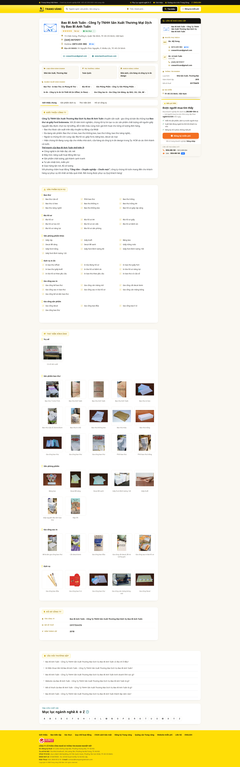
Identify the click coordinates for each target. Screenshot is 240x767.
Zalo (92, 44)
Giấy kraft (88, 240)
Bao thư (47, 195)
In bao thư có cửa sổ (131, 273)
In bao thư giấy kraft (54, 269)
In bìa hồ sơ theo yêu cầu (56, 273)
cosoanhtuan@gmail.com (76, 56)
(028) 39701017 (72, 40)
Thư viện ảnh (85, 102)
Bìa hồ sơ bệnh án (130, 224)
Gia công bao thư (53, 310)
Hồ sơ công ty (101, 102)
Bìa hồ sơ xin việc (91, 224)
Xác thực (68, 735)
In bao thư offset (53, 265)
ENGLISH (197, 3)
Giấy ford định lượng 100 (133, 249)
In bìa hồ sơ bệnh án (93, 269)
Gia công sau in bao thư (56, 289)
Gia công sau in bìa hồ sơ (94, 289)
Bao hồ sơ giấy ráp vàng (133, 208)
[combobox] (97, 9)
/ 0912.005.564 (176, 150)
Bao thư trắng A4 (130, 203)
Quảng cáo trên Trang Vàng (178, 3)
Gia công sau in (51, 281)
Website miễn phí (164, 735)
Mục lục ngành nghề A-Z (141, 3)
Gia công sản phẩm (52, 301)
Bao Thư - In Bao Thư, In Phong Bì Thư (60, 87)
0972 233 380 (79, 44)
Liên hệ (178, 735)
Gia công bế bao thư (54, 285)
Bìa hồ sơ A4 (89, 219)
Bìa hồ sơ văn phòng (92, 228)
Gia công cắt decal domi (133, 285)
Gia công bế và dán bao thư (57, 294)
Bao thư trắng (128, 199)
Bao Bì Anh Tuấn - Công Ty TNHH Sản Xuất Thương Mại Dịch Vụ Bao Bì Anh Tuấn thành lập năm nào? (88, 694)
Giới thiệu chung (49, 102)
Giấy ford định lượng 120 (56, 253)
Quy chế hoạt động (83, 735)
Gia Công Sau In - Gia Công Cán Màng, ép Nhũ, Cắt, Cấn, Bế (119, 92)
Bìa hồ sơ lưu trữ (53, 224)
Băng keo (127, 240)
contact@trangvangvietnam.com (80, 759)
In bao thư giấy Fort (131, 265)
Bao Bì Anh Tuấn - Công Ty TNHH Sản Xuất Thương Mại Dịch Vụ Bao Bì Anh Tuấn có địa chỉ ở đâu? (86, 661)
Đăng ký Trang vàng (123, 735)
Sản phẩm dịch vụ (68, 102)
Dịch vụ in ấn (50, 260)
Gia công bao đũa (91, 306)
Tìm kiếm (171, 9)
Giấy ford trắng (52, 249)
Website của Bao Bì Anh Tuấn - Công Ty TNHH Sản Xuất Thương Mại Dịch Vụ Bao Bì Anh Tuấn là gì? (87, 681)
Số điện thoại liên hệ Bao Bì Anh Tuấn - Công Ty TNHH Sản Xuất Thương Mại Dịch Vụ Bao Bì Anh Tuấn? (88, 668)
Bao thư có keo (52, 203)
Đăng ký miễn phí (192, 9)
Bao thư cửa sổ (52, 199)
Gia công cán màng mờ (94, 285)
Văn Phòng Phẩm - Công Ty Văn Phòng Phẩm (115, 87)
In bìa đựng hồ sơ (91, 265)
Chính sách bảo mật (103, 735)
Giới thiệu (159, 3)
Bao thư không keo (92, 208)
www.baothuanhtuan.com (105, 56)
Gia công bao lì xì (130, 306)
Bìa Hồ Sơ (86, 87)
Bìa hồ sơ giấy (129, 219)
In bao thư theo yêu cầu (94, 273)
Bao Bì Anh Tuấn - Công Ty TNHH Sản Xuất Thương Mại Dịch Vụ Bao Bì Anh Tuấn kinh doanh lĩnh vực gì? (89, 674)
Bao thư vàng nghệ (54, 208)
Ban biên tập (55, 735)
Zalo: (175, 153)
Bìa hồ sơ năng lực (53, 228)
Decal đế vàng (51, 244)
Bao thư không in (91, 203)
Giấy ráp (49, 240)
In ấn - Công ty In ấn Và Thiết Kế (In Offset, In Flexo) (66, 92)
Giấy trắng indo (129, 244)
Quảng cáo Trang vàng (144, 735)
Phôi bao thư (89, 199)
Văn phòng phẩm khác (54, 235)
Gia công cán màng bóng (133, 289)
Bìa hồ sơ (48, 215)
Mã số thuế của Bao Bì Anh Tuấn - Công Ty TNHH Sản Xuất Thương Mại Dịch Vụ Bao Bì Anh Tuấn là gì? (88, 687)
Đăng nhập (191, 141)
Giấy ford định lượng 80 (94, 249)
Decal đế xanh (90, 244)
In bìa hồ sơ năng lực (132, 269)
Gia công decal (52, 306)
